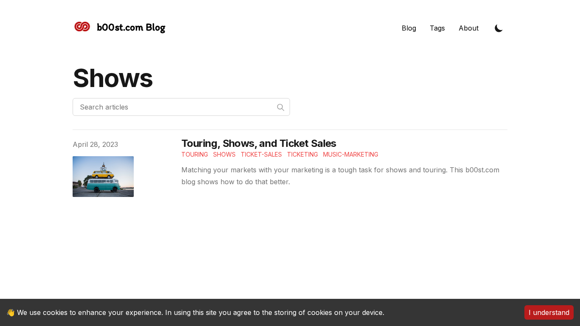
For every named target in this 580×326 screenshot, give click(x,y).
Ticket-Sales (261, 154)
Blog (409, 28)
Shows (224, 154)
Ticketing (302, 154)
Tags (437, 28)
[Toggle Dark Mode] (499, 28)
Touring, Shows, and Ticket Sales (258, 143)
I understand (549, 312)
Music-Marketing (350, 154)
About (469, 28)
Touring (194, 154)
